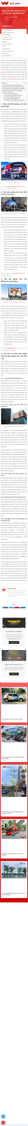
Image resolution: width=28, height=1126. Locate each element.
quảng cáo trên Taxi (19, 273)
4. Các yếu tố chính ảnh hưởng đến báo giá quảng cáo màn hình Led (12, 91)
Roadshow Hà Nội (11, 348)
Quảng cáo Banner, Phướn (8, 51)
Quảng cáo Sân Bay (6, 55)
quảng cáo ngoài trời (6, 72)
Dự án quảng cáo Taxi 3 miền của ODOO (12, 719)
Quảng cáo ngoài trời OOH (8, 32)
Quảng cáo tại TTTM (6, 37)
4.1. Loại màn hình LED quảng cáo (11, 93)
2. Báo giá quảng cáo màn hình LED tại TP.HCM (13, 87)
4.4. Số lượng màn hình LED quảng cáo (12, 98)
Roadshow (4, 41)
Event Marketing (6, 48)
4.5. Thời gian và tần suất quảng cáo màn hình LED (14, 100)
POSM (3, 46)
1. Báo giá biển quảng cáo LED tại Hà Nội (12, 85)
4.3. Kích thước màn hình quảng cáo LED (12, 96)
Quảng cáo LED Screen (7, 44)
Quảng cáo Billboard (6, 34)
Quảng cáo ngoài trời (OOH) (13, 186)
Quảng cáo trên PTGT (7, 39)
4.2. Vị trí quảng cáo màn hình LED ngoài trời (13, 95)
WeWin (14, 79)
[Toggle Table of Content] (23, 83)
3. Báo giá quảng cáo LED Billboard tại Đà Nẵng (13, 88)
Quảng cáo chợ (5, 53)
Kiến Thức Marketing (6, 30)
